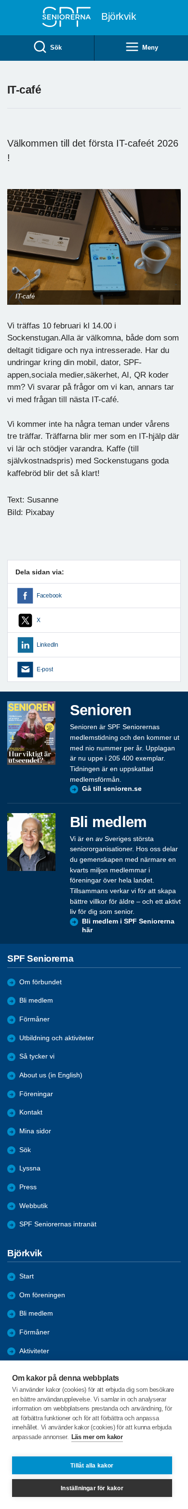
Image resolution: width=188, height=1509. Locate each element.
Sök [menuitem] (55, 47)
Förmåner (34, 1019)
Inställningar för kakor (92, 1488)
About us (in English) (50, 1075)
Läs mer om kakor (97, 1437)
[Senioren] (31, 733)
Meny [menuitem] (150, 47)
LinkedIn (47, 645)
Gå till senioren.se (112, 788)
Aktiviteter (34, 1351)
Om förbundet (40, 982)
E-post (45, 669)
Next (172, 256)
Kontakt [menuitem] (30, 1112)
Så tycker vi (36, 1056)
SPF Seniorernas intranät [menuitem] (57, 1224)
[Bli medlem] (31, 842)
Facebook (49, 595)
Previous (19, 256)
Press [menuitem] (28, 1187)
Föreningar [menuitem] (36, 1094)
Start (26, 1276)
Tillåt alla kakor (91, 1465)
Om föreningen (42, 1295)
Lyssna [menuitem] (29, 1168)
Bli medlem (36, 1000)
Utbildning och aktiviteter (56, 1038)
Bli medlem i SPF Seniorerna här (128, 926)
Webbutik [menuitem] (33, 1206)
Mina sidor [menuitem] (35, 1131)
